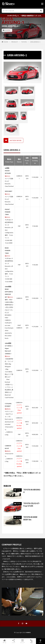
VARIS (28, 632)
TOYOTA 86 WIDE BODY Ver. (30, 518)
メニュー (22, 642)
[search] (41, 11)
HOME (6, 42)
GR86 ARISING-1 (35, 42)
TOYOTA (7, 30)
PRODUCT (14, 42)
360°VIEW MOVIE (15, 140)
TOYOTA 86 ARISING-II (32, 490)
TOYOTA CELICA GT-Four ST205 (31, 504)
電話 (31, 642)
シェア (13, 642)
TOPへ (40, 642)
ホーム (4, 642)
